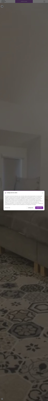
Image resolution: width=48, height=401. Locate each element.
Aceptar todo (39, 207)
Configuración (30, 207)
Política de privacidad (31, 198)
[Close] (42, 193)
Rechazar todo (7, 207)
